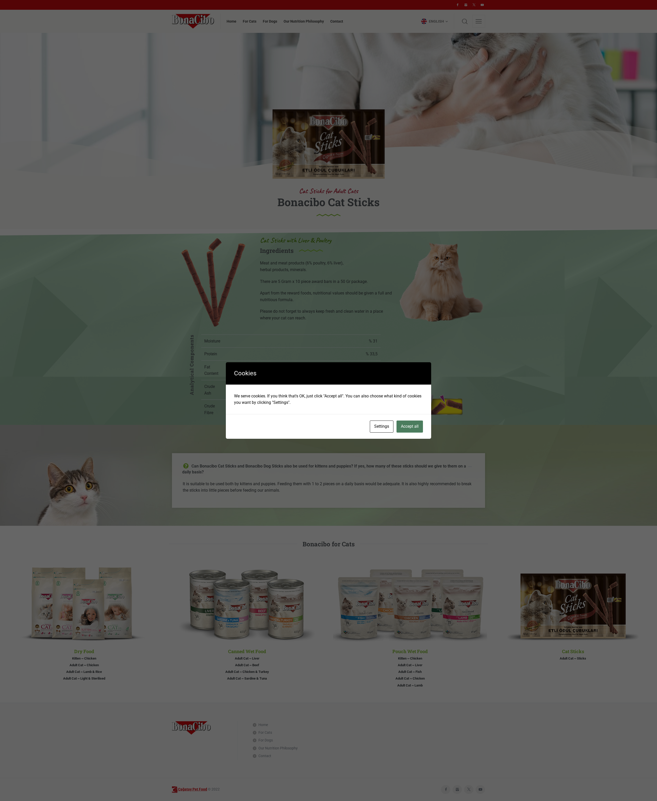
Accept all (410, 426)
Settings (381, 426)
